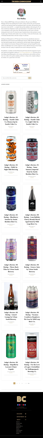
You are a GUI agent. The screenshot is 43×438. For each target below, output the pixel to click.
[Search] (29, 78)
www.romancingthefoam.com (26, 52)
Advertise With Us (19, 426)
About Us (18, 421)
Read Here (11, 127)
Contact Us (18, 424)
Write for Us (18, 427)
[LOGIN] (41, 1)
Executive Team (19, 423)
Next (28, 383)
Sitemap (17, 433)
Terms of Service (19, 430)
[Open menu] (2, 1)
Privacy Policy (18, 431)
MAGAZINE (19, 413)
